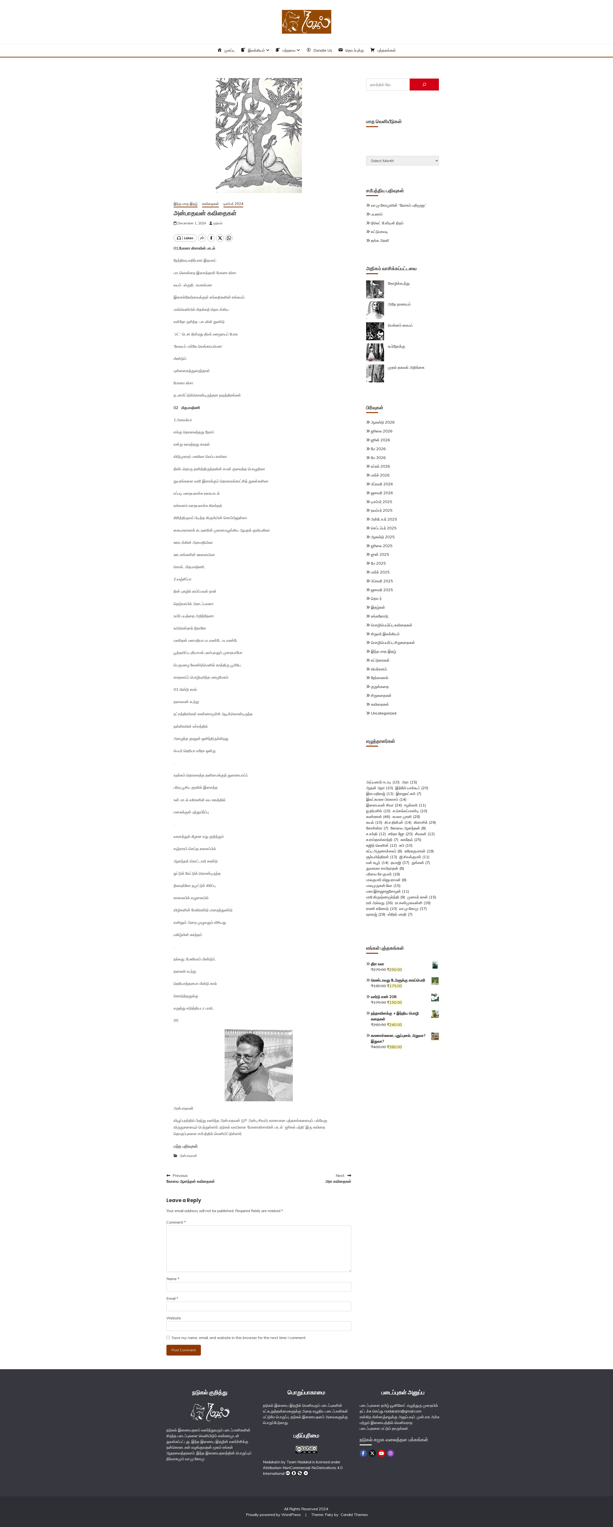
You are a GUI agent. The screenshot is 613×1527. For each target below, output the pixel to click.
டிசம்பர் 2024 (233, 203)
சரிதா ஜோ (400, 833)
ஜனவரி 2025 (382, 589)
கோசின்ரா (377, 828)
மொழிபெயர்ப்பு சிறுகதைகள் (393, 642)
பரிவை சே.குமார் (383, 874)
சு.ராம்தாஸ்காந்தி (382, 839)
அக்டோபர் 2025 (384, 519)
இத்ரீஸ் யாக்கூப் (411, 787)
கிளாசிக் (425, 822)
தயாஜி (400, 862)
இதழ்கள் (378, 607)
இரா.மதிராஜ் (380, 793)
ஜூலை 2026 (381, 431)
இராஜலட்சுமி (408, 793)
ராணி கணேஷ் (381, 908)
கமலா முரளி (406, 816)
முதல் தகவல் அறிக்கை (406, 367)
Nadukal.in (271, 1461)
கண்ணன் (378, 816)
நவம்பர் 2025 (381, 510)
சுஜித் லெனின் (381, 845)
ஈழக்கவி (415, 805)
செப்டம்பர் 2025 (384, 528)
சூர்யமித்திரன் (381, 856)
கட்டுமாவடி (379, 231)
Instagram (390, 1453)
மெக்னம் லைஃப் (400, 325)
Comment (176, 1222)
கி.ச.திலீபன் (398, 822)
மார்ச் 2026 (380, 475)
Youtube (381, 1453)
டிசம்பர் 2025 (381, 501)
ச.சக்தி (376, 833)
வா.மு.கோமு (413, 908)
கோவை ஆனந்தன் (408, 828)
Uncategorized (383, 713)
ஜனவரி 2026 (382, 492)
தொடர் (376, 598)
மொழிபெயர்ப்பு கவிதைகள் (391, 625)
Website (173, 1318)
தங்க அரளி (380, 240)
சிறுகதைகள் (381, 695)
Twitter (372, 1453)
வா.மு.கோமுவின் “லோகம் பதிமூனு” (398, 205)
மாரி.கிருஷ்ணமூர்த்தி (385, 897)
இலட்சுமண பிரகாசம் (386, 799)
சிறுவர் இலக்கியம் (385, 633)
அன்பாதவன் (188, 1155)
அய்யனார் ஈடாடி (383, 782)
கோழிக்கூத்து (399, 283)
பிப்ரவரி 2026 (382, 484)
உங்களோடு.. (380, 616)
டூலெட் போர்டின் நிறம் (387, 223)
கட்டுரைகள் (380, 660)
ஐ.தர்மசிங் (378, 810)
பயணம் (377, 214)
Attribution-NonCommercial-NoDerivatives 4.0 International (303, 1470)
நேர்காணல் (379, 677)
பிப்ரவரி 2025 (382, 581)
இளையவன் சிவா (384, 805)
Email (172, 1298)
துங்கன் (421, 862)
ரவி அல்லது (379, 902)
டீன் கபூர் (377, 862)
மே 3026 (378, 457)
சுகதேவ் (411, 839)
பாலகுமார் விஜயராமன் (386, 879)
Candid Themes (354, 1514)
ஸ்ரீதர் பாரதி (400, 914)
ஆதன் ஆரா (379, 787)
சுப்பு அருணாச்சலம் (384, 851)
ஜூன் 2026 (380, 439)
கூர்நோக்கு (396, 346)
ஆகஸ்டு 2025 (383, 536)
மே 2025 (378, 563)
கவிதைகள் (210, 203)
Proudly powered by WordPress (274, 1514)
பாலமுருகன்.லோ (383, 885)
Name (172, 1278)
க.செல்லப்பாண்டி (410, 810)
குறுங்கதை (380, 686)
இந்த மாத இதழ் (186, 203)
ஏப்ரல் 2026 (380, 466)
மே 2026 (378, 448)
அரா (409, 782)
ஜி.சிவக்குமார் (414, 856)
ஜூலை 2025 (381, 545)
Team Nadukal (299, 1461)
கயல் (374, 822)
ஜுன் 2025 (380, 554)
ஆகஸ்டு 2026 (383, 422)
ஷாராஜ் (376, 914)
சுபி (406, 845)
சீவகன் (425, 833)
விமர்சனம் (379, 669)
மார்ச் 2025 (380, 572)
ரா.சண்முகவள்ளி (413, 902)
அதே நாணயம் (399, 304)
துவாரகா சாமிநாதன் (385, 868)
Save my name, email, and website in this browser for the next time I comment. (239, 1337)
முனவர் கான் (421, 897)
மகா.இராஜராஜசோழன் (387, 891)
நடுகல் (217, 223)
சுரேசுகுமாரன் (419, 851)
